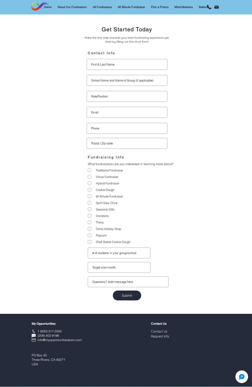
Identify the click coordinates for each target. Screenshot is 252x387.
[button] (159, 331)
